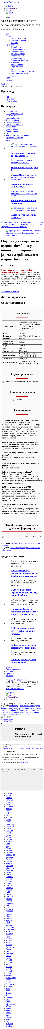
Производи (10, 45)
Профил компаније (19, 38)
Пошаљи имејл (7, 719)
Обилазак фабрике (18, 40)
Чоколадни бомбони (19, 49)
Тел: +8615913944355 (15, 689)
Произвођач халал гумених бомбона (24, 712)
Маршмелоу (16, 62)
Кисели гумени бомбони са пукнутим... (23, 201)
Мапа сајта (13, 706)
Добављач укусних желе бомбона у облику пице (23, 646)
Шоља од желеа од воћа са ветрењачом (23, 660)
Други (13, 76)
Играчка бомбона (18, 54)
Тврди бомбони (17, 56)
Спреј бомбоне (17, 67)
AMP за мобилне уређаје (30, 706)
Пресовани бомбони (19, 73)
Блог (8, 78)
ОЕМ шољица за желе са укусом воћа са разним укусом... (24, 631)
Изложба (14, 43)
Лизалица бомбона (18, 58)
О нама (9, 36)
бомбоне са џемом (25, 708)
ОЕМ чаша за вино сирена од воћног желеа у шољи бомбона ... (24, 592)
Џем (12, 69)
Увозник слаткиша (8, 708)
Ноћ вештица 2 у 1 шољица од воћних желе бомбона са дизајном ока (24, 573)
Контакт (9, 80)
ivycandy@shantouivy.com (11, 2)
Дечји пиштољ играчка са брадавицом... (23, 154)
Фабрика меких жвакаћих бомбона (15, 714)
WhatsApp (8, 721)
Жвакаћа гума (16, 47)
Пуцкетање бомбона (19, 60)
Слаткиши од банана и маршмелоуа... (23, 185)
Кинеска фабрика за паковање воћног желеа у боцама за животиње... (24, 612)
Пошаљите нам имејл (10, 292)
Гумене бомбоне (17, 51)
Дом (7, 34)
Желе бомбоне (17, 65)
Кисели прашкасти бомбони (22, 71)
